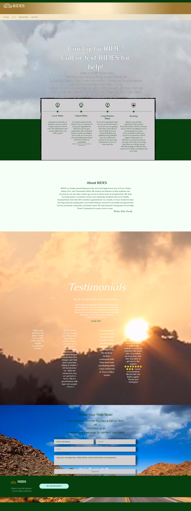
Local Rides (57, 115)
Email (56, 445)
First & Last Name (60, 437)
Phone (98, 437)
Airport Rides (81, 115)
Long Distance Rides (107, 117)
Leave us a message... (62, 453)
